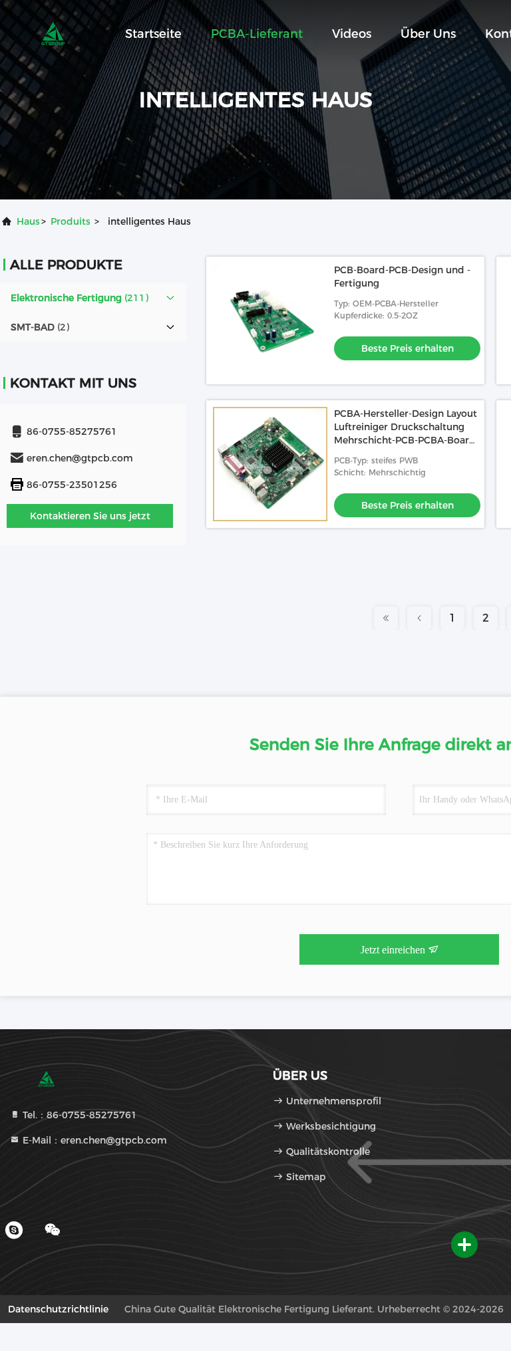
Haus (28, 221)
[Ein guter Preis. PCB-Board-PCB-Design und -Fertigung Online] (270, 320)
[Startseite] (53, 33)
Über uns (428, 34)
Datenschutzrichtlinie (58, 1309)
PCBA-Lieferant (257, 34)
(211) (79, 298)
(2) (40, 327)
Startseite (153, 34)
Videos (351, 34)
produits (70, 221)
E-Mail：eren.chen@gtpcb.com (93, 1140)
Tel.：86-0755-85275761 (78, 1115)
